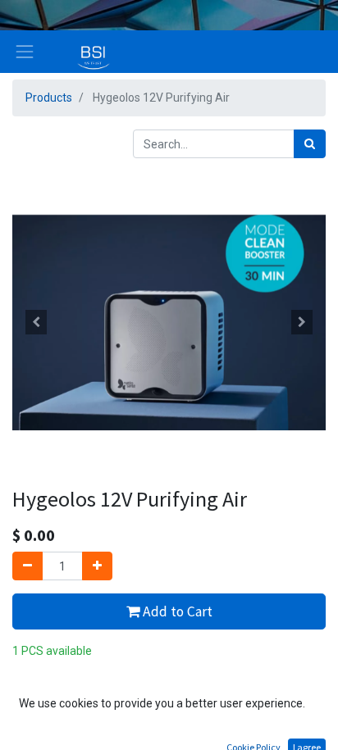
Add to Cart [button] (175, 611)
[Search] (310, 144)
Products (48, 97)
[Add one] (97, 566)
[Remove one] (27, 566)
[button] (35, 322)
